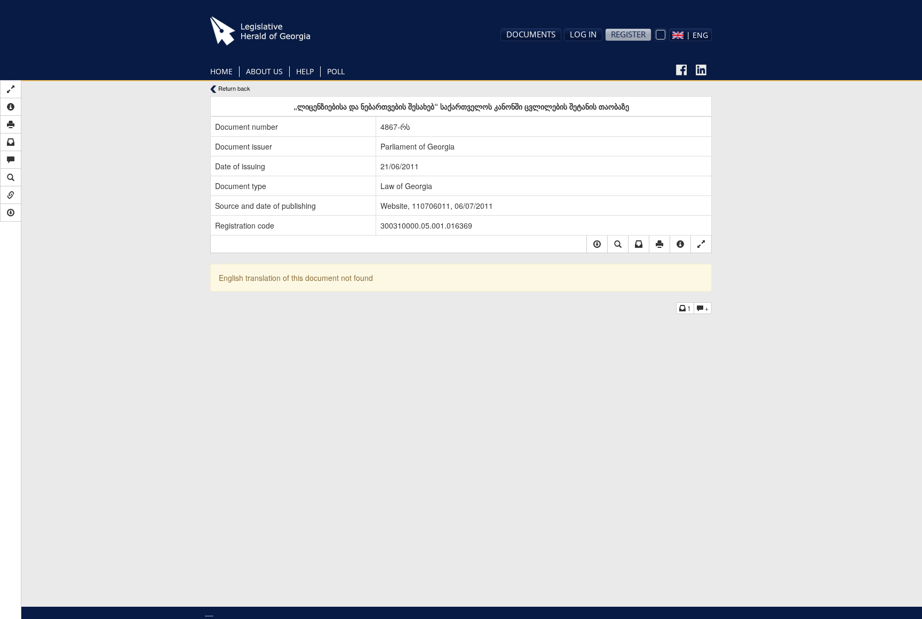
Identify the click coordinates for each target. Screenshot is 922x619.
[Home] (277, 31)
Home (221, 71)
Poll (336, 71)
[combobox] (690, 34)
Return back (233, 88)
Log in (583, 34)
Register (628, 34)
